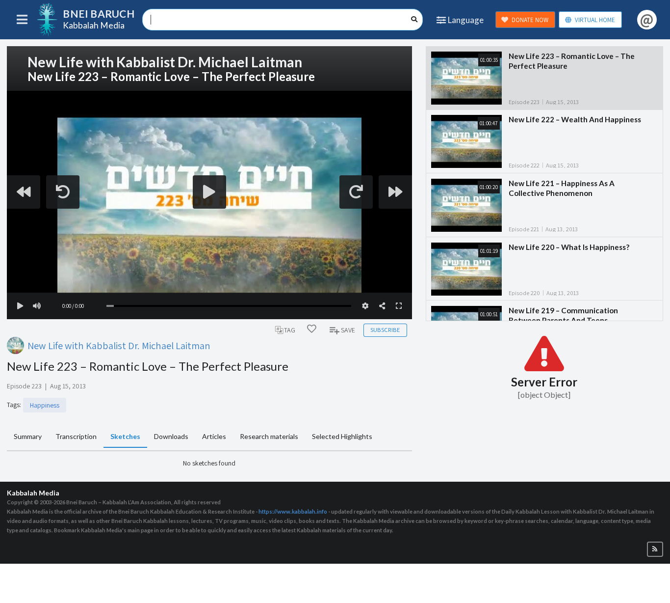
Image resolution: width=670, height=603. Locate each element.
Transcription (76, 436)
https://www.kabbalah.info (292, 511)
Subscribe (385, 330)
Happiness (44, 405)
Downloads (171, 436)
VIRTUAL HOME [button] (595, 20)
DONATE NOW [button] (530, 20)
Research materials (269, 436)
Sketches (125, 436)
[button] (655, 549)
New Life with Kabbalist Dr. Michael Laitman (118, 345)
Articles (214, 436)
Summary (28, 436)
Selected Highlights (342, 436)
